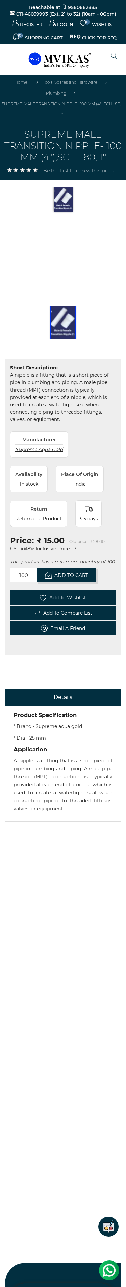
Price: (22, 540)
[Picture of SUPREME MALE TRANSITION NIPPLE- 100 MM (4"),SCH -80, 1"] (63, 322)
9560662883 (82, 7)
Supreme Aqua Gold (39, 449)
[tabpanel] (63, 764)
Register (30, 24)
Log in (64, 24)
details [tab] (63, 697)
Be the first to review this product (81, 171)
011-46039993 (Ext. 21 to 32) (47, 14)
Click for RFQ (99, 36)
